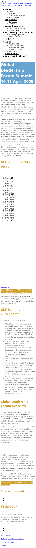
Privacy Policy (5, 535)
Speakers (12, 24)
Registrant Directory (15, 49)
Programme (11, 19)
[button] (16, 290)
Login (8, 41)
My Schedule (13, 51)
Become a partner (15, 36)
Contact (3, 546)
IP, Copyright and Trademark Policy (12, 539)
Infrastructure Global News (17, 15)
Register (9, 38)
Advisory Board (14, 17)
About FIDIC (13, 13)
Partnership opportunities (19, 32)
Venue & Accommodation (17, 28)
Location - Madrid (14, 30)
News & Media (12, 53)
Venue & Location (14, 26)
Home (8, 9)
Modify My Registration (16, 46)
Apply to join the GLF (16, 56)
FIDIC (3, 427)
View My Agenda (14, 44)
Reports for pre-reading (16, 47)
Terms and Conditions (8, 542)
